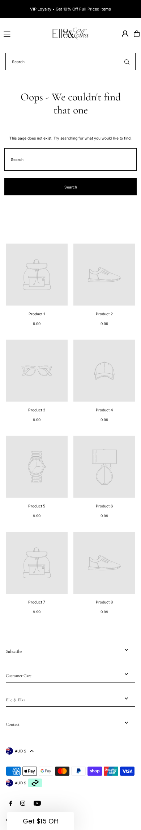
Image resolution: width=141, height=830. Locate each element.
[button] (40, 821)
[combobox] (70, 61)
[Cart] (137, 33)
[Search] (127, 61)
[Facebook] (10, 803)
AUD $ (20, 751)
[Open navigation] (24, 33)
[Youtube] (37, 803)
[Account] (125, 33)
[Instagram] (22, 803)
